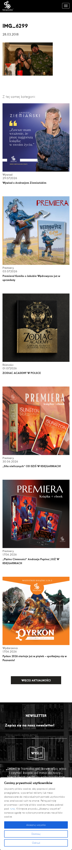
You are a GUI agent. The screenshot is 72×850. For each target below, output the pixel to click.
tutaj (12, 808)
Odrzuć (36, 842)
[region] (36, 813)
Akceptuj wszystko (36, 824)
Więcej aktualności (36, 680)
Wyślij (36, 753)
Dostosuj (36, 833)
